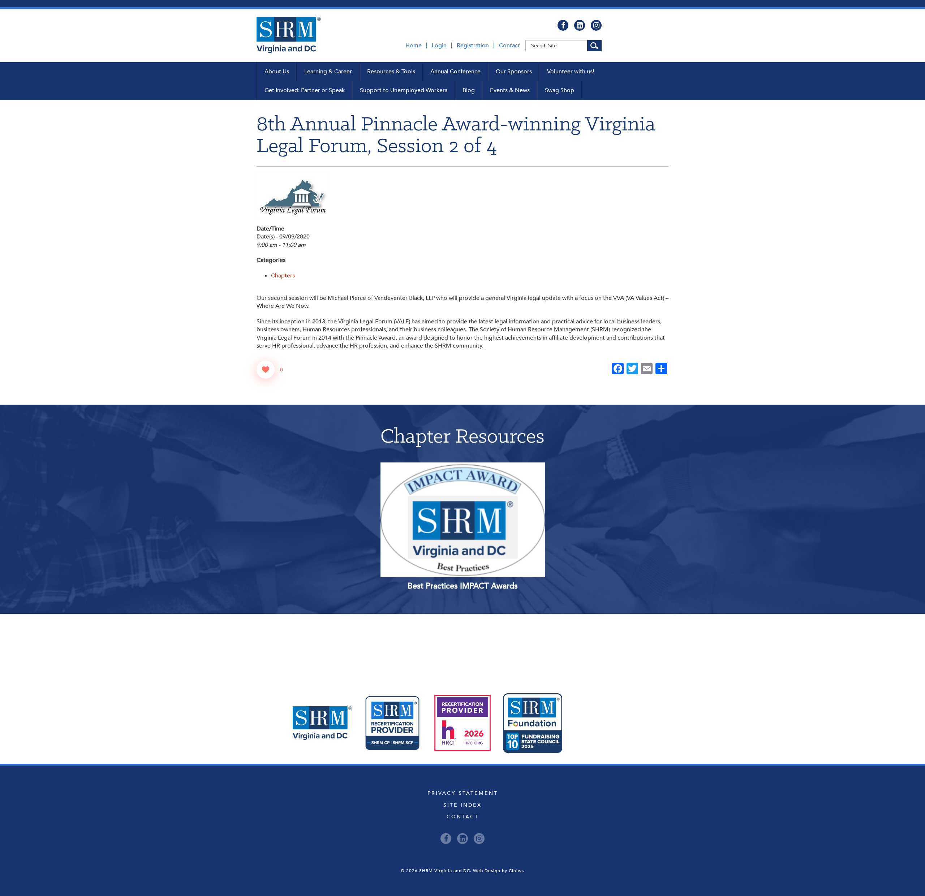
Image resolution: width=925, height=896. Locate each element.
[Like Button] (266, 370)
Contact (509, 45)
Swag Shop (559, 90)
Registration (473, 45)
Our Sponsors (514, 72)
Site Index (462, 805)
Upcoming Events (463, 646)
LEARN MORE (430, 488)
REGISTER (495, 488)
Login (439, 45)
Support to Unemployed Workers (403, 90)
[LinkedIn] (579, 25)
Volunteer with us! (570, 72)
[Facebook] (563, 25)
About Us (276, 72)
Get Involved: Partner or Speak (304, 90)
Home (413, 45)
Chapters (283, 276)
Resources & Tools (391, 72)
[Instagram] (596, 25)
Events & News (510, 90)
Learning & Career (328, 72)
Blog (468, 90)
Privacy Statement (462, 793)
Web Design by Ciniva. (498, 871)
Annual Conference (455, 72)
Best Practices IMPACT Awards (463, 586)
